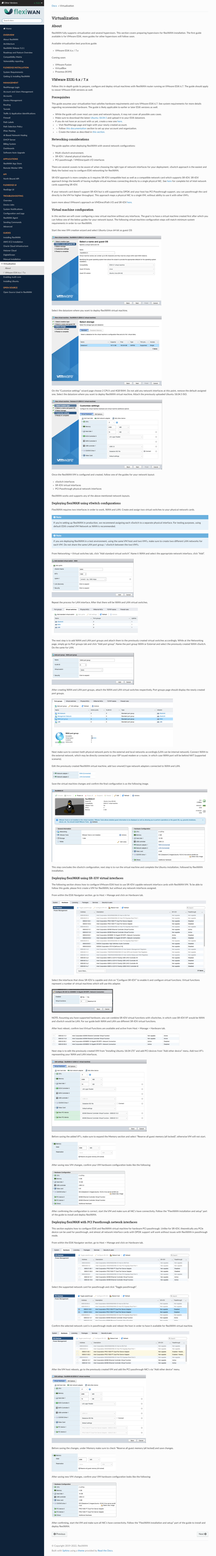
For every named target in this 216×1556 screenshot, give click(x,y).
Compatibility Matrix (12, 57)
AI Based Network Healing (15, 135)
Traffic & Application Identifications (19, 113)
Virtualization (9, 264)
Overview (7, 200)
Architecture (9, 44)
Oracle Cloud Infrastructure (15, 246)
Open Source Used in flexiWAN (17, 292)
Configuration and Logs (13, 213)
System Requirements (13, 72)
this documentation (76, 128)
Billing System (9, 144)
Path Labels (8, 122)
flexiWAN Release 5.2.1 (13, 48)
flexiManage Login (11, 87)
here (169, 181)
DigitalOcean (9, 255)
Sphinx (66, 1551)
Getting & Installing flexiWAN (16, 76)
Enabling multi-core (12, 277)
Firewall (6, 118)
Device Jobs (8, 205)
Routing (7, 105)
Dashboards (8, 148)
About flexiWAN (10, 39)
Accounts (7, 96)
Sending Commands (12, 222)
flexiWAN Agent (10, 218)
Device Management (12, 100)
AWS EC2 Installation (13, 242)
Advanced (7, 227)
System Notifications (12, 209)
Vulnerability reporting (13, 61)
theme (81, 1551)
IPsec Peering (9, 131)
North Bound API (11, 179)
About (8, 268)
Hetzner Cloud (9, 250)
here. (120, 121)
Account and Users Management (18, 92)
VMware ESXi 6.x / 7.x (15, 273)
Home (8, 29)
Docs (54, 6)
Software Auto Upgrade (14, 153)
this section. (99, 132)
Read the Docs (105, 1551)
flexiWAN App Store (12, 164)
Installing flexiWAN (12, 237)
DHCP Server (9, 140)
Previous (60, 1534)
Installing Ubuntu (11, 281)
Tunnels (6, 109)
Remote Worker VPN (12, 168)
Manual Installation (12, 259)
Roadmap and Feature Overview (17, 53)
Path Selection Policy (12, 127)
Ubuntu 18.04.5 (99, 118)
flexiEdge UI (8, 190)
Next (201, 1534)
